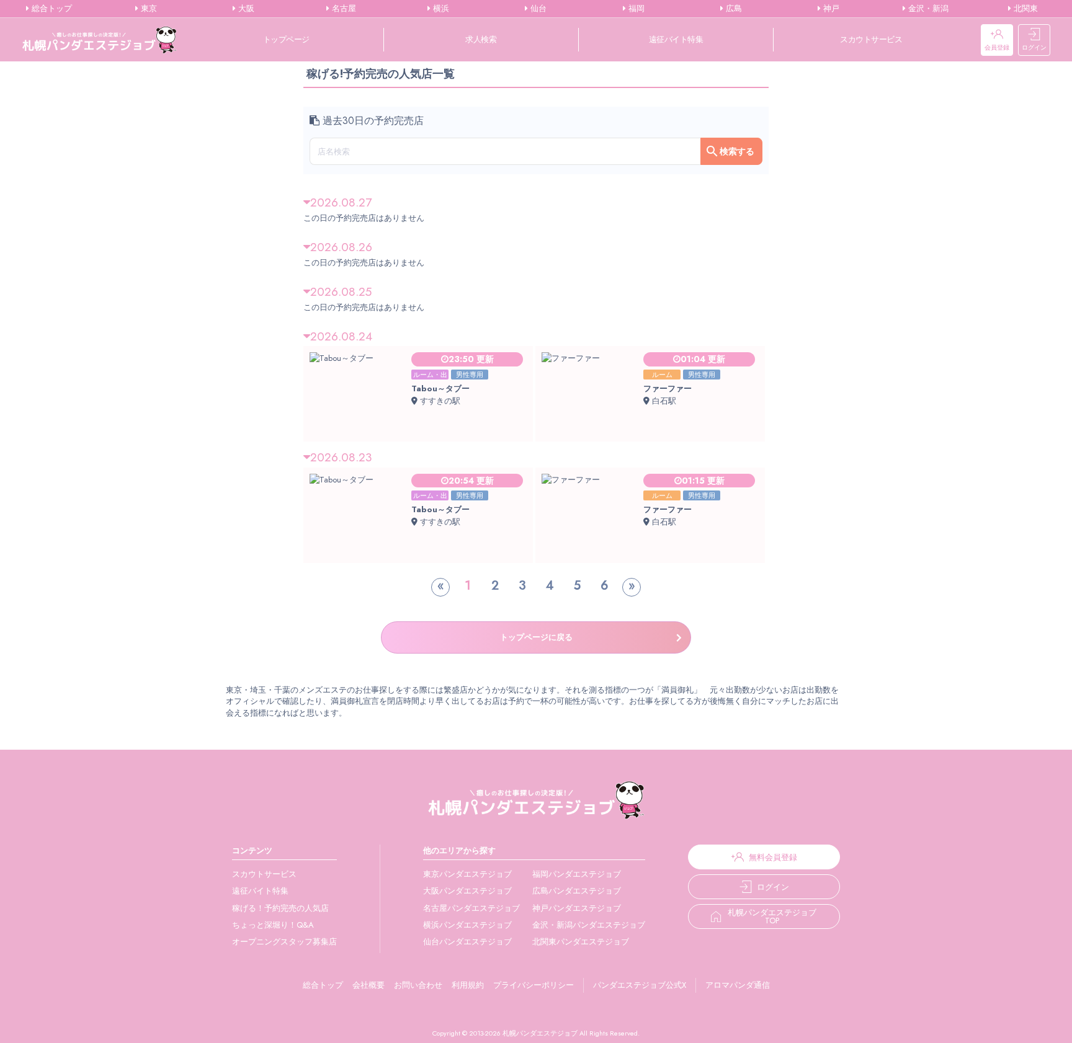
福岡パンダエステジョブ (576, 874)
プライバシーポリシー (533, 985)
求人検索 (480, 39)
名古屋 (342, 8)
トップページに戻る (536, 637)
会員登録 (997, 47)
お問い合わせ (418, 985)
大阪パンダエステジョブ (467, 891)
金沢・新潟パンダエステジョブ (588, 925)
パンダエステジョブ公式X (639, 985)
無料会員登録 (773, 857)
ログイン (1034, 47)
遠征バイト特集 (676, 39)
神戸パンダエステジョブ (576, 908)
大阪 (245, 8)
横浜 (440, 8)
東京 (147, 8)
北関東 (1024, 8)
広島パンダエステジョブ (576, 891)
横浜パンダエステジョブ (467, 925)
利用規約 (468, 985)
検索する (737, 151)
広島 (732, 8)
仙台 (537, 8)
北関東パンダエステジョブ (580, 942)
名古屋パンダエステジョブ (471, 908)
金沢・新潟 (927, 8)
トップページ (286, 39)
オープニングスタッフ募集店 (284, 942)
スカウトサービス (871, 39)
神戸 (830, 8)
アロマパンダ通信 (737, 985)
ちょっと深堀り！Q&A (273, 925)
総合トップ (50, 8)
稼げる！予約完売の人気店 (280, 908)
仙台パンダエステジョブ (467, 942)
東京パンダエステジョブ (467, 874)
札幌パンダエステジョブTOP (772, 916)
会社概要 (368, 985)
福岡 (635, 8)
